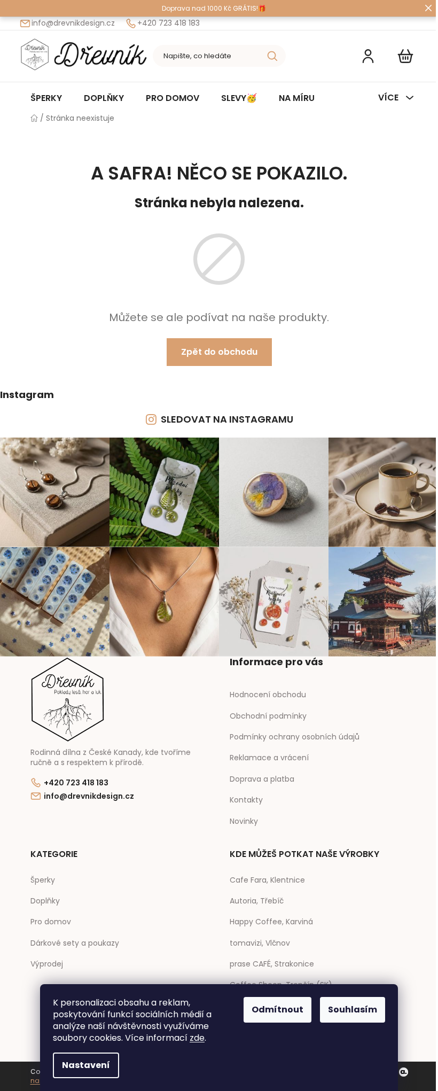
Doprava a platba (262, 779)
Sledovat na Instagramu (227, 419)
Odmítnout (277, 1009)
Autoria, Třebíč (257, 901)
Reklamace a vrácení (269, 757)
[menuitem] (46, 97)
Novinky (244, 821)
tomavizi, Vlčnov (260, 943)
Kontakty (246, 799)
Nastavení (86, 1065)
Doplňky (45, 901)
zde (197, 1038)
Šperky (42, 880)
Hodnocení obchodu (268, 694)
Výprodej (46, 964)
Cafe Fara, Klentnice (267, 880)
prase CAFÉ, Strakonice (272, 964)
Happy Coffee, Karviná (271, 922)
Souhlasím (352, 1009)
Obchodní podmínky (268, 716)
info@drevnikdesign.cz (73, 23)
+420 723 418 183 (168, 23)
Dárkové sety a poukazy (74, 943)
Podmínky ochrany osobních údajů (294, 736)
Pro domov (50, 922)
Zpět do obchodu (219, 352)
